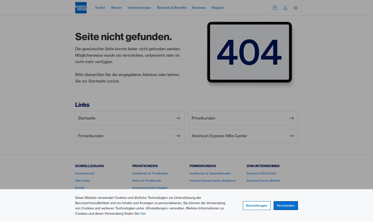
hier (143, 213)
